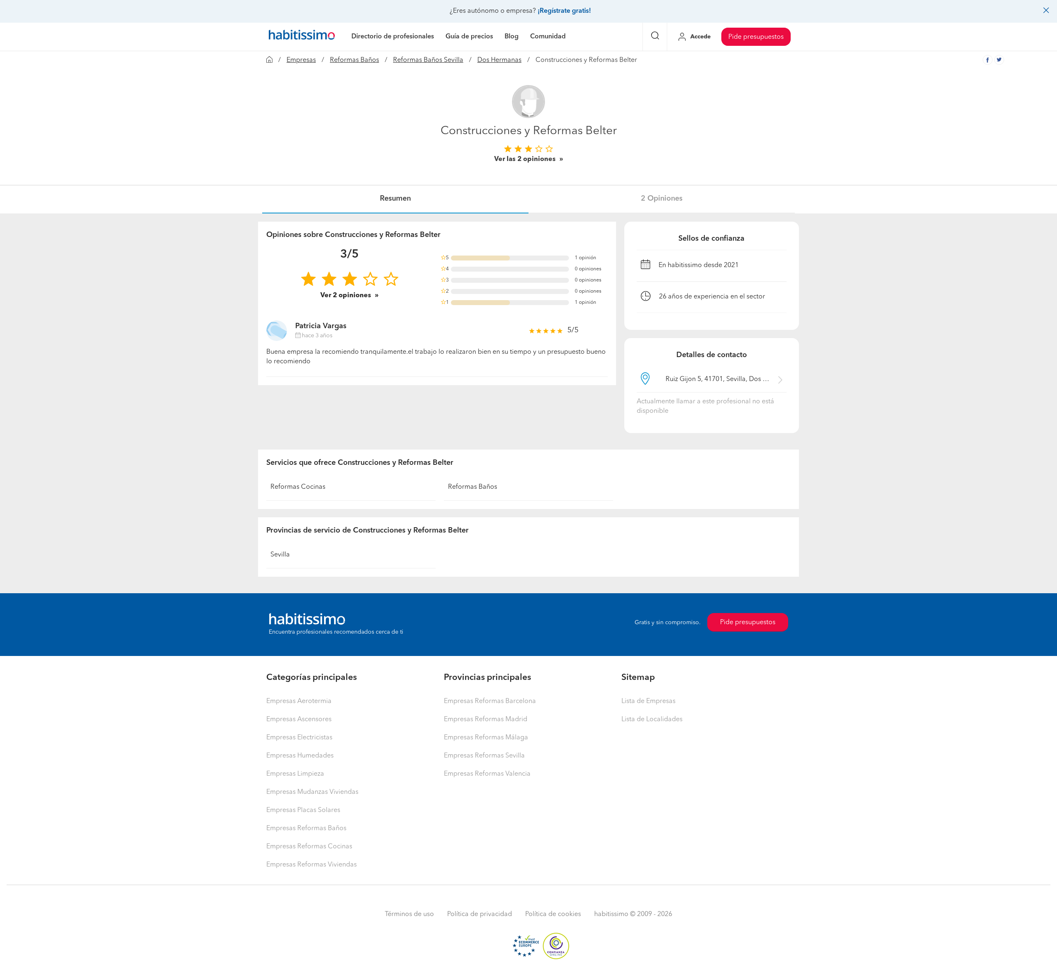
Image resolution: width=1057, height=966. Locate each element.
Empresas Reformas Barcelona (490, 701)
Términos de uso (409, 914)
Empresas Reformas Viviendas (311, 865)
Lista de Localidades (652, 719)
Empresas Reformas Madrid (485, 719)
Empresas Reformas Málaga (486, 737)
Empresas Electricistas (299, 737)
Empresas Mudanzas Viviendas (312, 792)
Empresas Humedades (300, 756)
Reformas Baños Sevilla (428, 60)
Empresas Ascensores (299, 719)
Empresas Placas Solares (303, 810)
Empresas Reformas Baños (306, 828)
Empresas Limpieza (295, 774)
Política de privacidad (479, 914)
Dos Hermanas (499, 60)
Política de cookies (553, 914)
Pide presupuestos (756, 37)
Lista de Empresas (648, 701)
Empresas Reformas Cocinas (309, 846)
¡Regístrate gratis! (564, 11)
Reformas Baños (354, 60)
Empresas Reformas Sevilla (484, 756)
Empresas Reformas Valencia (487, 774)
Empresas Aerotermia (299, 701)
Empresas (301, 60)
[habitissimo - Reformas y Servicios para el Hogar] (302, 37)
